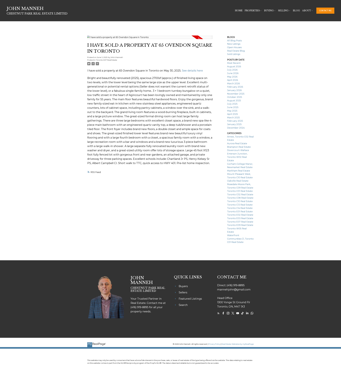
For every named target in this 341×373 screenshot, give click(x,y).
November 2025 (235, 94)
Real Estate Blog (236, 51)
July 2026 (232, 70)
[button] (325, 11)
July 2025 (232, 104)
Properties (252, 10)
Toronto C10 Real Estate (240, 201)
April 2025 (232, 114)
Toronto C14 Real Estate (240, 208)
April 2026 (232, 80)
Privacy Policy (214, 344)
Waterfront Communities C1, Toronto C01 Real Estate (240, 238)
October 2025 (234, 97)
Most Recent (234, 63)
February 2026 (235, 87)
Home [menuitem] (239, 10)
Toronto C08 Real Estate (240, 198)
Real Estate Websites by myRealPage (238, 344)
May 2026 (232, 77)
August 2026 (234, 66)
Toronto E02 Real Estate (240, 215)
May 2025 (232, 111)
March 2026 (233, 83)
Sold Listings (233, 54)
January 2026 (234, 90)
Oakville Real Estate (237, 181)
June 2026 (232, 73)
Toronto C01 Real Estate (240, 191)
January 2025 (234, 124)
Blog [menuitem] (296, 10)
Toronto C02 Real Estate (240, 194)
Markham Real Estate (238, 170)
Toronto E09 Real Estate (240, 225)
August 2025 (234, 100)
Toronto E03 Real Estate (240, 218)
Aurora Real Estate (237, 143)
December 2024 (236, 128)
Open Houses (234, 47)
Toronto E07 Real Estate (106, 60)
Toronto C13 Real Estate (240, 205)
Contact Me (325, 10)
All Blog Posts (234, 40)
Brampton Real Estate (239, 147)
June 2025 (232, 107)
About (306, 10)
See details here (192, 70)
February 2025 (235, 121)
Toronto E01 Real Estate (240, 211)
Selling (283, 10)
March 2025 (233, 117)
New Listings (233, 44)
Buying (269, 10)
